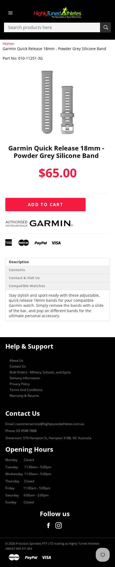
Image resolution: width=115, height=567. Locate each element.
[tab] (57, 262)
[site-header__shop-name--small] (57, 12)
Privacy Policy (20, 384)
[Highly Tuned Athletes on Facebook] (49, 525)
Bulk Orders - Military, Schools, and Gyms (40, 372)
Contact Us (18, 366)
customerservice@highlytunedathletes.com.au (49, 424)
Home (8, 43)
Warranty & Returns (24, 395)
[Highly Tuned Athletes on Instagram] (59, 525)
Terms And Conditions (26, 389)
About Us (16, 360)
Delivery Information (25, 378)
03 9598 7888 (26, 431)
